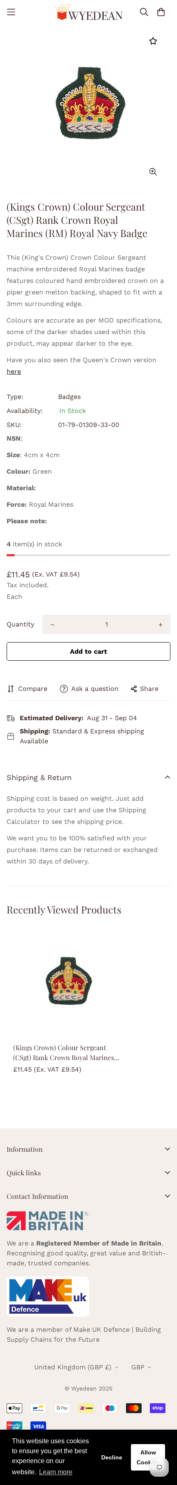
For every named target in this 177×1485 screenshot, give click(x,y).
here (14, 371)
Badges (69, 397)
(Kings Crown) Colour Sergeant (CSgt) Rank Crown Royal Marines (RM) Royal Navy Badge (63, 1053)
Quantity (20, 624)
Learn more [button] (55, 1472)
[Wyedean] (89, 12)
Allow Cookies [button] (148, 1457)
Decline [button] (111, 1457)
